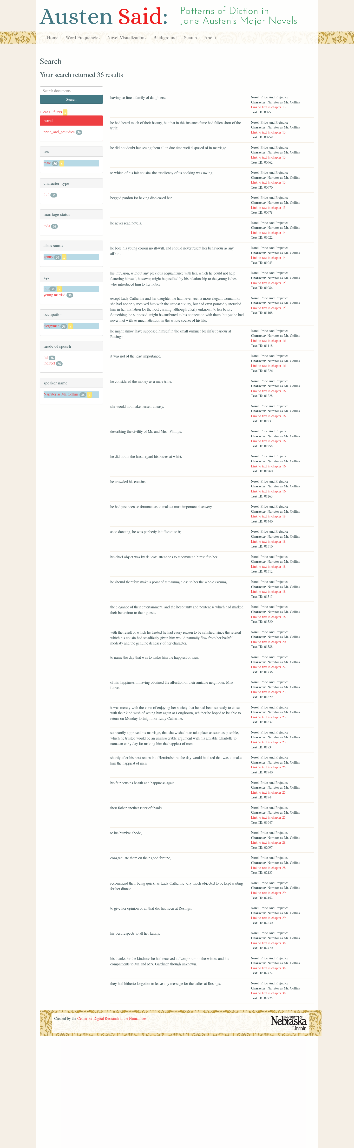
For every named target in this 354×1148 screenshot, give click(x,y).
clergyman (51, 325)
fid (46, 357)
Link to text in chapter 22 (268, 666)
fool (46, 194)
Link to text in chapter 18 (268, 516)
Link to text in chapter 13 (268, 107)
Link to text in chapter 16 (268, 340)
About (210, 37)
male (47, 162)
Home (53, 37)
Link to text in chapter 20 (268, 641)
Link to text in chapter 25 (268, 767)
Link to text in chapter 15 (268, 283)
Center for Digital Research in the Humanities (111, 1018)
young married (55, 294)
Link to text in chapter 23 (268, 691)
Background (165, 37)
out (46, 288)
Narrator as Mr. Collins (61, 393)
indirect (49, 362)
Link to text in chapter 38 (268, 943)
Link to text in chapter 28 (268, 842)
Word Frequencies (83, 37)
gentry (48, 256)
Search (190, 37)
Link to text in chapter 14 (268, 232)
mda (47, 225)
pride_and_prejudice (59, 131)
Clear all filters (53, 111)
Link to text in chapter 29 (268, 892)
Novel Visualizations (126, 37)
